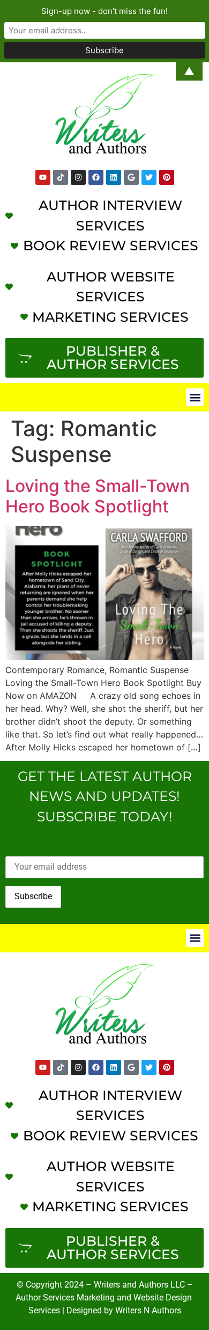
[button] (195, 397)
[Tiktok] (60, 177)
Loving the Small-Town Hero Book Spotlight (97, 496)
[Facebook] (95, 177)
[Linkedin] (113, 177)
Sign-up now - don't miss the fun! (104, 11)
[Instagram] (78, 177)
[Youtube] (42, 177)
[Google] (131, 177)
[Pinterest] (166, 177)
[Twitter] (148, 177)
